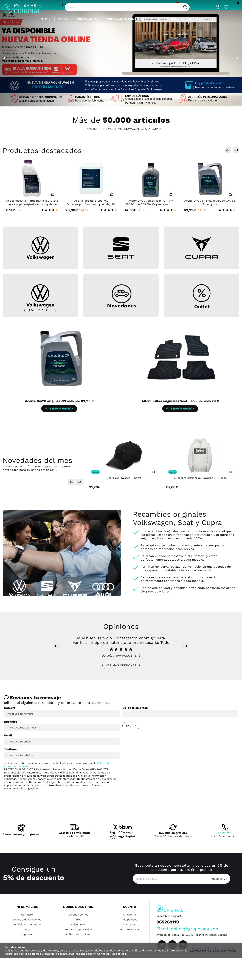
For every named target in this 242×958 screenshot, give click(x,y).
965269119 (225, 833)
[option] (121, 58)
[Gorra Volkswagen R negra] (124, 455)
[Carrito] (234, 7)
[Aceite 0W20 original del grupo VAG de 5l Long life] (210, 178)
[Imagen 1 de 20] (121, 58)
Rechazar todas (224, 951)
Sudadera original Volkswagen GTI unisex (201, 477)
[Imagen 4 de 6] (40, 298)
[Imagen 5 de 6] (121, 296)
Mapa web (26, 934)
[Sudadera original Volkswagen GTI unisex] (201, 455)
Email (8, 735)
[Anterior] (6, 58)
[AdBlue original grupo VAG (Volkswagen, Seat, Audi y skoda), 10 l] (91, 178)
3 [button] (110, 101)
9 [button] (136, 101)
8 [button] (131, 101)
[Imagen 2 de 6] (121, 248)
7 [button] (127, 101)
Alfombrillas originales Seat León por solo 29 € (180, 401)
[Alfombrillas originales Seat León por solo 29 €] (181, 358)
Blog (78, 919)
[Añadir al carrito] (52, 194)
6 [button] (123, 101)
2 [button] (106, 101)
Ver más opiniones (121, 665)
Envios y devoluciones (27, 919)
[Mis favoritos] (226, 7)
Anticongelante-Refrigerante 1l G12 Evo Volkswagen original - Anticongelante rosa (32, 204)
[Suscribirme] (217, 879)
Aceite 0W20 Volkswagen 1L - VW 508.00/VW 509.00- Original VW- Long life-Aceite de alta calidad (150, 204)
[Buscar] (185, 7)
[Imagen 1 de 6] (40, 248)
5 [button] (119, 101)
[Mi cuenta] (217, 7)
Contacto (27, 914)
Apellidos (11, 721)
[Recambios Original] (22, 7)
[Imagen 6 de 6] (201, 296)
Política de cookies (78, 934)
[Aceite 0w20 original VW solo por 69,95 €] (60, 358)
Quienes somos (78, 914)
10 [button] (140, 101)
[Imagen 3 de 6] (201, 248)
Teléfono (10, 749)
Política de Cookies (144, 950)
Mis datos (129, 924)
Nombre (9, 708)
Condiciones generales (26, 924)
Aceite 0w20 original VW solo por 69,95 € (59, 401)
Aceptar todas (200, 951)
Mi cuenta (129, 914)
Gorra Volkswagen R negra (124, 477)
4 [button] (114, 101)
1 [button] (102, 101)
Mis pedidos (129, 919)
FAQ (27, 929)
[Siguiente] (236, 58)
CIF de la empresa (135, 708)
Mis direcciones (130, 929)
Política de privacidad (78, 929)
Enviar (131, 725)
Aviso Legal (78, 924)
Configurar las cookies (111, 953)
